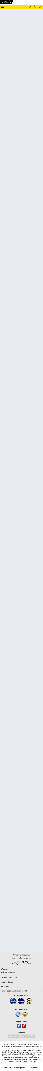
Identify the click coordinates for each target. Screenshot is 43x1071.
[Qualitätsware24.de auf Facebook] (19, 1026)
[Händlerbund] (18, 1014)
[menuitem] (3, 7)
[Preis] (29, 1001)
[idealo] (13, 1001)
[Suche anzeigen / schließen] (25, 7)
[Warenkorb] (40, 7)
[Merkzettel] (30, 7)
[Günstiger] (21, 1001)
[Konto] (35, 7)
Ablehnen (7, 1068)
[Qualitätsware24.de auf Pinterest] (24, 1026)
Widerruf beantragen (8, 972)
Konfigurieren (34, 1068)
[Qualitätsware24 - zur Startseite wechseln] (6, 2)
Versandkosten (35, 1044)
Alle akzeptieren (20, 1068)
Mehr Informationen (29, 1061)
